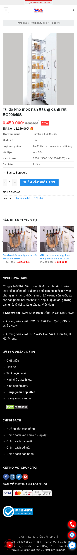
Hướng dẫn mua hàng (20, 428)
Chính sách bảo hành (20, 453)
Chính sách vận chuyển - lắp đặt (26, 435)
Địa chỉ (54, 537)
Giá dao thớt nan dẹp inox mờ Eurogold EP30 (20, 257)
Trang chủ (21, 22)
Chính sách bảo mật (19, 441)
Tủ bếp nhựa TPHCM (18, 398)
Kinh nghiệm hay (17, 385)
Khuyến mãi (40, 537)
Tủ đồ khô (55, 22)
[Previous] (3, 248)
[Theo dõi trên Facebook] (6, 477)
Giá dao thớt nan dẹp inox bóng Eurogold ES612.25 (55, 257)
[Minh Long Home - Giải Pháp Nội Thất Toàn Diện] (38, 10)
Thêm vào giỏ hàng (39, 182)
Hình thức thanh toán (19, 379)
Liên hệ (11, 366)
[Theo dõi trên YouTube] (25, 477)
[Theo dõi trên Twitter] (19, 477)
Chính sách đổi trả (18, 447)
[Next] (74, 248)
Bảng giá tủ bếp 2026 (20, 392)
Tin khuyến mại (16, 373)
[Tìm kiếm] (73, 10)
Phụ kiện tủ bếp (38, 22)
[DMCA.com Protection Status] (17, 406)
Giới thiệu (12, 360)
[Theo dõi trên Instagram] (12, 477)
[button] (6, 10)
